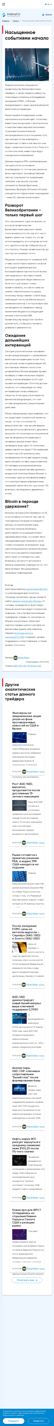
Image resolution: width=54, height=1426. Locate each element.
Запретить (38, 1421)
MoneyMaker (23, 658)
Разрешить (13, 1421)
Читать (42, 772)
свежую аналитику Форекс (27, 601)
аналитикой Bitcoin (36, 589)
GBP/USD (18, 666)
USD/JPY (26, 666)
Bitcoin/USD (36, 666)
